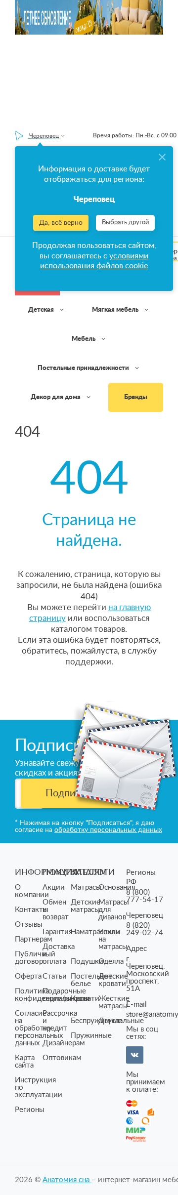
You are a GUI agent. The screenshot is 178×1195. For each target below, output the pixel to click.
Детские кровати (113, 980)
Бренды (135, 397)
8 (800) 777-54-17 (144, 896)
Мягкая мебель (116, 310)
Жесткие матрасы (114, 1002)
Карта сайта (25, 1061)
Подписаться (75, 793)
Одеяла (111, 961)
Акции (54, 887)
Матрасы (86, 887)
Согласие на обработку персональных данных (39, 1028)
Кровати (85, 998)
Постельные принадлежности (84, 368)
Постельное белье (91, 980)
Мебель (84, 339)
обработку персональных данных (108, 829)
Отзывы (29, 924)
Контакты (31, 909)
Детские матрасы (85, 906)
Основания (116, 887)
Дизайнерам (64, 1043)
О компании (32, 891)
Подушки (87, 961)
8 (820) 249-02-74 (144, 929)
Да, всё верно (61, 222)
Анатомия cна (67, 1180)
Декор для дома (56, 397)
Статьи (55, 976)
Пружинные (91, 1035)
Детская (41, 310)
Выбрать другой (125, 222)
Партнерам (33, 939)
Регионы (29, 1109)
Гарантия (57, 932)
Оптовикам (62, 1058)
